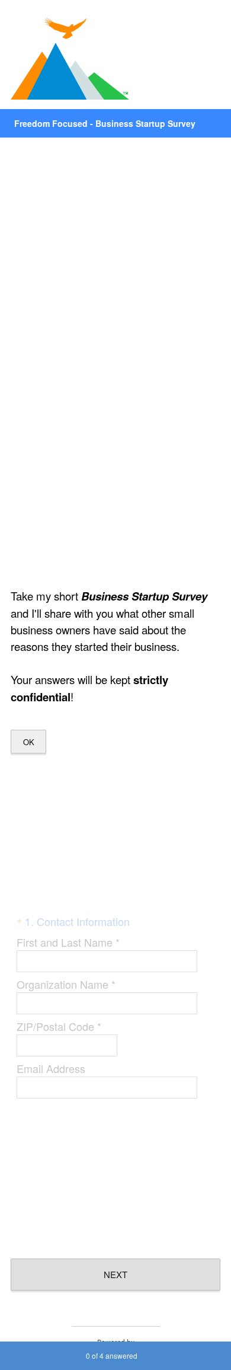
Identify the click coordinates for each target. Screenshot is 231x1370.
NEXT (115, 1274)
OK (28, 742)
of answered (111, 1355)
